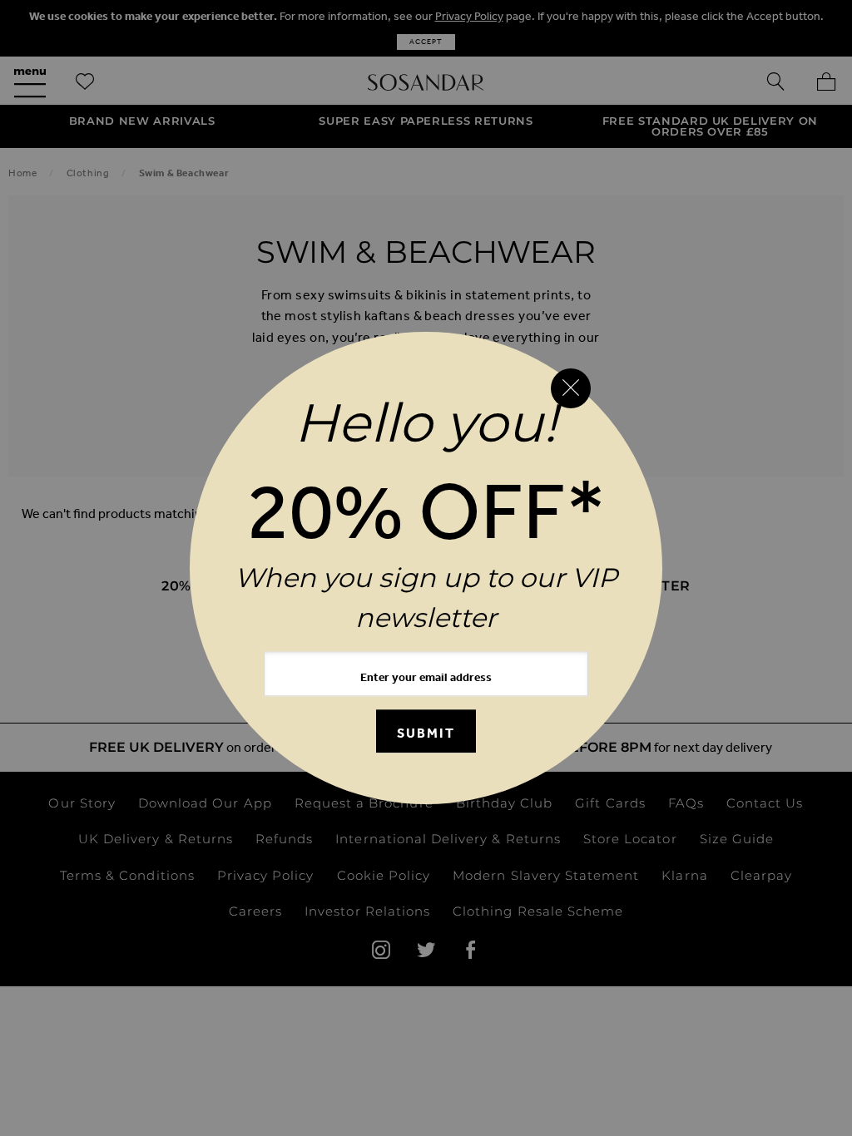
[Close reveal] (571, 388)
